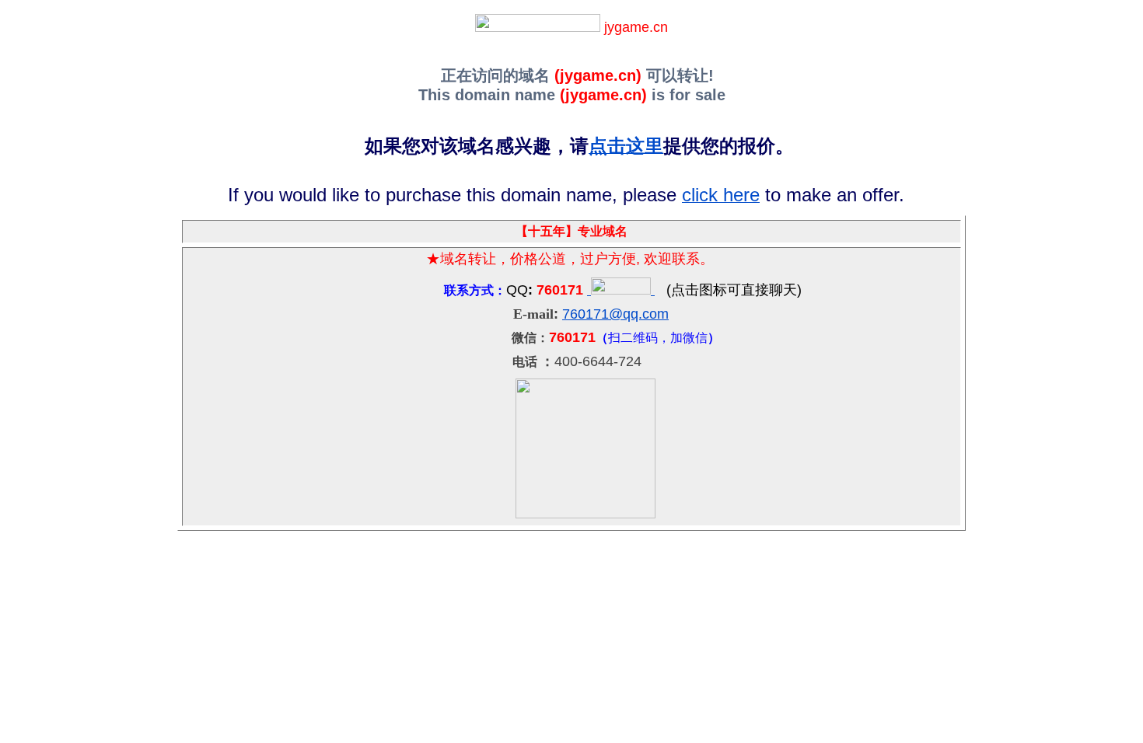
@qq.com (639, 314)
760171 (585, 314)
